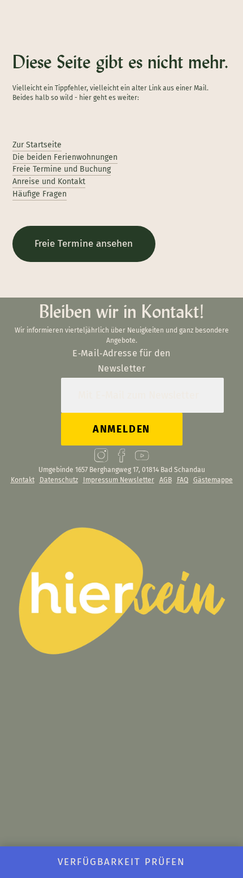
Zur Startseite (37, 145)
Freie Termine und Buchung (61, 169)
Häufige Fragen (39, 194)
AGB (165, 480)
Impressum (100, 480)
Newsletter (137, 480)
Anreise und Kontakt (48, 181)
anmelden (121, 429)
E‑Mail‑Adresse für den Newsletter (121, 361)
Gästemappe (213, 480)
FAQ (182, 480)
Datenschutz (59, 480)
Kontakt (22, 480)
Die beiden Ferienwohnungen (65, 157)
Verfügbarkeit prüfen (122, 862)
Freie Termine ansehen (83, 244)
